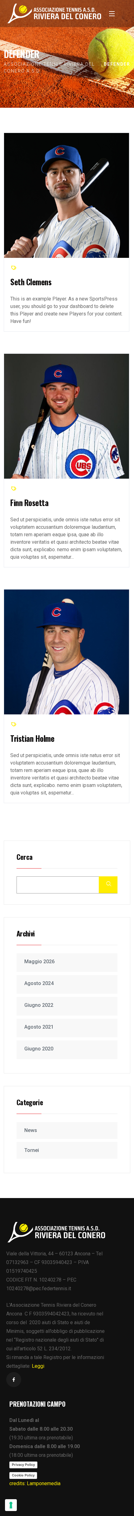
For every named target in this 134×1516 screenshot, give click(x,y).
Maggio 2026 (39, 961)
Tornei (31, 1150)
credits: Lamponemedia (34, 1483)
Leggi (38, 1366)
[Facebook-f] (13, 1379)
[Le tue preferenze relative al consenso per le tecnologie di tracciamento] (11, 1505)
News (30, 1130)
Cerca (25, 857)
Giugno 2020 (38, 1049)
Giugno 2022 (38, 1005)
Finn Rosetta (29, 502)
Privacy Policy (23, 1464)
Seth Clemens (30, 281)
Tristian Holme (32, 738)
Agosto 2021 (39, 1027)
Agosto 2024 (39, 983)
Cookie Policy (23, 1475)
